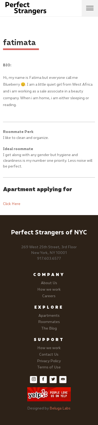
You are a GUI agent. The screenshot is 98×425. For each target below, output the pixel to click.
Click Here (11, 203)
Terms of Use (49, 367)
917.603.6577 (49, 258)
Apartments (49, 315)
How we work (49, 289)
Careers (49, 296)
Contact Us (49, 354)
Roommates (49, 321)
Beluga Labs (60, 408)
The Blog (49, 328)
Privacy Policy (49, 361)
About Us (49, 283)
